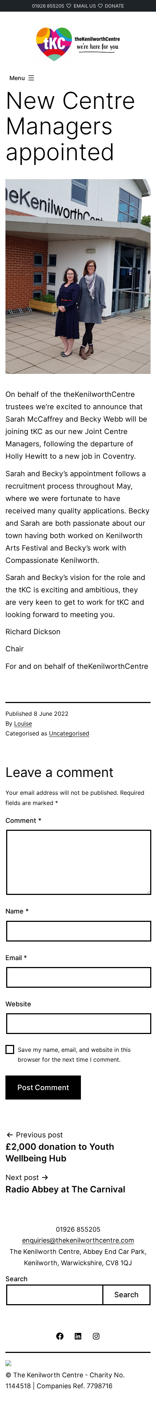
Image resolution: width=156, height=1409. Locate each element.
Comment (23, 820)
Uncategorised (69, 733)
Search (16, 1279)
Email (16, 958)
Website (18, 1004)
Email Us (85, 6)
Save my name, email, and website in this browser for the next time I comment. (74, 1054)
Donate (114, 6)
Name (17, 911)
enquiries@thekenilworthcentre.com (78, 1240)
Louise (23, 723)
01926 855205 (48, 6)
